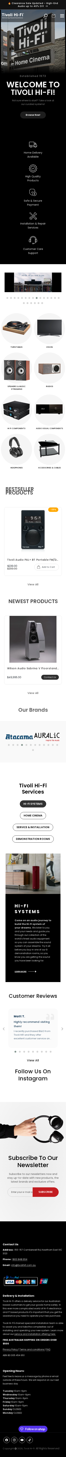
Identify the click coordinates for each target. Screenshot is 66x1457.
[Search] (45, 16)
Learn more (20, 971)
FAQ (48, 1349)
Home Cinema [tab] (33, 815)
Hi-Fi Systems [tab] (33, 804)
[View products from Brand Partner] (28, 736)
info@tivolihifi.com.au (23, 1265)
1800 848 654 (19, 1259)
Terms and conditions (32, 1349)
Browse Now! (33, 114)
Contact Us (50, 677)
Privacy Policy (10, 1349)
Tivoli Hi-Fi (29, 1448)
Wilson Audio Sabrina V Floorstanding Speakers (33, 668)
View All (32, 584)
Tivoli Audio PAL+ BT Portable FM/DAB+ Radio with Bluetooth (33, 560)
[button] (54, 16)
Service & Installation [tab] (32, 827)
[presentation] (4, 1030)
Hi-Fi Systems (27, 909)
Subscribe (45, 1192)
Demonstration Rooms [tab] (33, 839)
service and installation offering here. (35, 1334)
